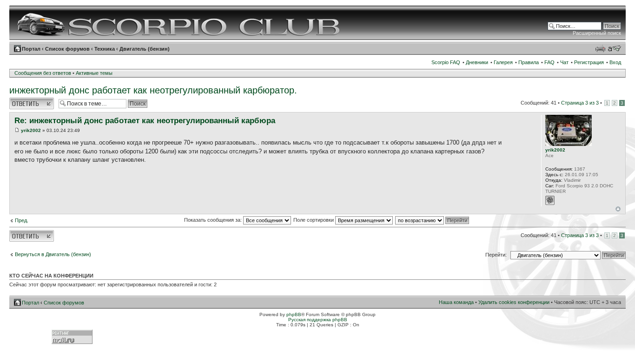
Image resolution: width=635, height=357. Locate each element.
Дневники (477, 62)
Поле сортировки (314, 220)
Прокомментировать (31, 100)
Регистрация (589, 62)
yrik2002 (31, 130)
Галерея (503, 62)
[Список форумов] (180, 23)
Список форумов (67, 49)
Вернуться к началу (618, 209)
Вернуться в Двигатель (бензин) (53, 254)
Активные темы (94, 73)
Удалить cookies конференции (513, 302)
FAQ (549, 62)
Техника (104, 49)
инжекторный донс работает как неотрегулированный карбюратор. (153, 90)
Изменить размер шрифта (614, 48)
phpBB (293, 314)
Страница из (580, 103)
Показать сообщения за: (213, 220)
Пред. (21, 220)
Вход (615, 62)
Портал (31, 49)
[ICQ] (550, 200)
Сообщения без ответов (42, 73)
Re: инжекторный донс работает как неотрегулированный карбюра (144, 120)
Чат (564, 62)
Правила (528, 62)
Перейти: (496, 255)
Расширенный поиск (597, 33)
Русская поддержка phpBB (317, 319)
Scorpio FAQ (445, 62)
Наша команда (456, 302)
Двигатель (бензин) (144, 49)
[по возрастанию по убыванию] (432, 220)
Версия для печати (600, 48)
